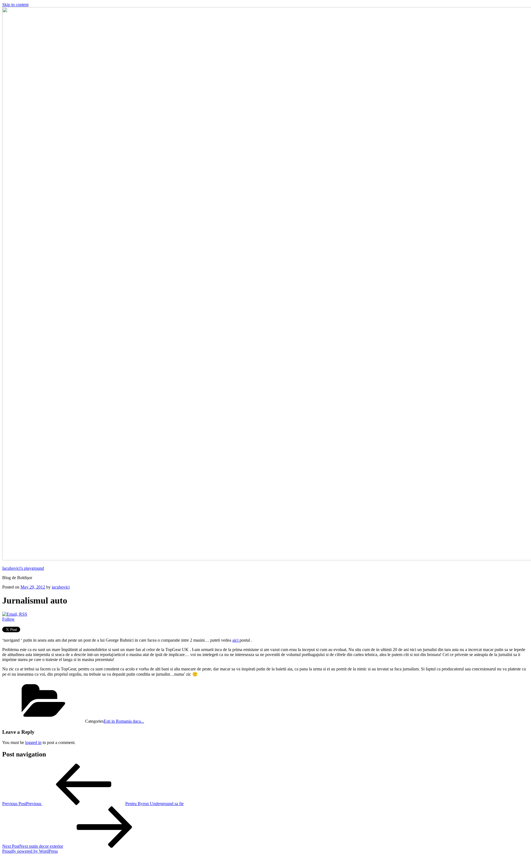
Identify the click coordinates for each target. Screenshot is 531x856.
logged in (33, 742)
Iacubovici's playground (23, 568)
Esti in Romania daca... (124, 721)
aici (236, 640)
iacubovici (61, 587)
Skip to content (15, 4)
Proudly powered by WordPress (30, 851)
